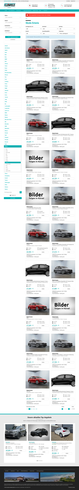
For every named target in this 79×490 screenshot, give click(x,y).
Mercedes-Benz (8, 119)
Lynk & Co (7, 110)
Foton (6, 83)
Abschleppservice (27, 10)
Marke (6, 15)
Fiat (5, 77)
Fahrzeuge (18, 10)
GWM (6, 88)
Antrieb (27, 31)
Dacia (6, 68)
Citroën (6, 63)
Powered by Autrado (71, 487)
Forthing (6, 81)
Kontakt (45, 10)
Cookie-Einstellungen (40, 470)
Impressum (13, 470)
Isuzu (6, 92)
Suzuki (6, 178)
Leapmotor (7, 108)
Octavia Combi (8, 164)
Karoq (7, 159)
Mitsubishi (7, 128)
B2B (40, 10)
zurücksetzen (12, 39)
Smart (6, 173)
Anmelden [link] (13, 198)
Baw (6, 57)
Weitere (6, 187)
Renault (6, 141)
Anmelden (68, 1)
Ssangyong (7, 175)
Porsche (6, 139)
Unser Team (35, 10)
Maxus (6, 115)
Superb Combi (8, 170)
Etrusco (6, 74)
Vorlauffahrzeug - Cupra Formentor (16, 441)
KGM (6, 101)
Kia (5, 103)
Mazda (6, 117)
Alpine (6, 50)
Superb (7, 169)
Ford (6, 79)
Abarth (6, 45)
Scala (7, 167)
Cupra (6, 65)
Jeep (6, 99)
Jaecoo (6, 97)
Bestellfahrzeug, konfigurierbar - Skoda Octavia (37, 57)
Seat (6, 144)
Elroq (6, 149)
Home (6, 10)
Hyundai (6, 90)
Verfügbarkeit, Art (29, 26)
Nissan (6, 130)
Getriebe (61, 26)
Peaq (6, 165)
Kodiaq (7, 160)
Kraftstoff (44, 26)
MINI (6, 126)
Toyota (6, 180)
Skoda (6, 146)
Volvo (6, 184)
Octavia (7, 162)
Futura (6, 86)
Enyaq (7, 150)
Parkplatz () (13, 195)
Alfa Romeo (7, 48)
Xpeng (6, 189)
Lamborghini (7, 106)
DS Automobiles (8, 72)
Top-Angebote (12, 10)
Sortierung (61, 31)
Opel (6, 135)
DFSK (6, 70)
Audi (6, 52)
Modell (6, 20)
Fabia (6, 155)
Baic (6, 54)
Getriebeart (7, 30)
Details (43, 68)
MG (5, 121)
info (26, 18)
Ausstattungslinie (46, 31)
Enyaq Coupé (8, 152)
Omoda (6, 132)
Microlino (7, 124)
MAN (6, 112)
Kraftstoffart (7, 25)
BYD (6, 61)
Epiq (6, 154)
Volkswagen (7, 182)
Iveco (6, 95)
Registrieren (73, 1)
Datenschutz (32, 470)
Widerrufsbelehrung (24, 470)
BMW (6, 59)
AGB (18, 470)
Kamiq (7, 157)
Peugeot (6, 137)
